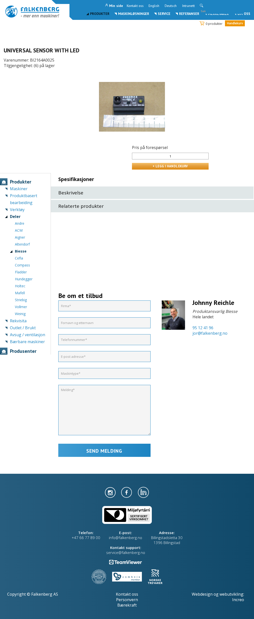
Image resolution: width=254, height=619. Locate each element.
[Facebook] (127, 492)
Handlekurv (235, 23)
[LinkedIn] (143, 492)
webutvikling (231, 594)
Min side (116, 5)
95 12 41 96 (202, 327)
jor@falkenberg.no (209, 333)
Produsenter (23, 351)
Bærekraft (127, 605)
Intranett (188, 5)
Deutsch (171, 5)
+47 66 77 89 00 (86, 537)
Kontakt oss (135, 5)
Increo (238, 599)
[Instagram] (111, 492)
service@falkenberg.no (125, 552)
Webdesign (202, 594)
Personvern (127, 599)
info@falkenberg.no (125, 537)
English (154, 5)
